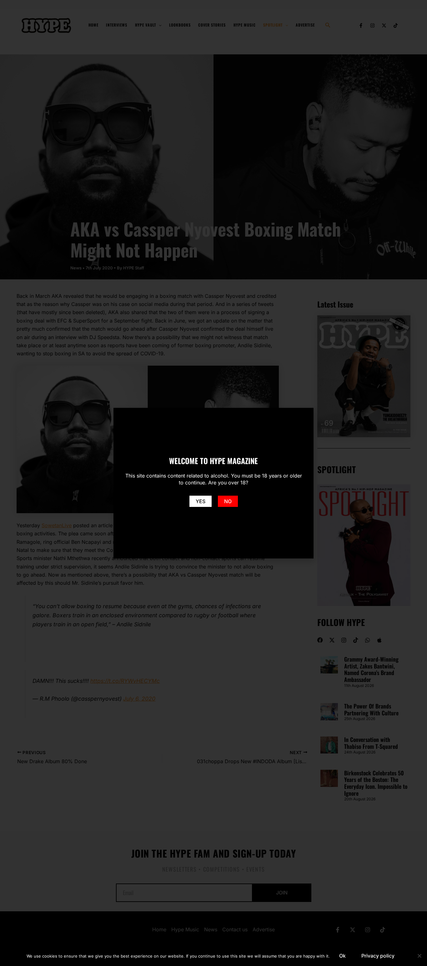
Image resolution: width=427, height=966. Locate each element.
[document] (213, 483)
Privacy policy (377, 956)
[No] (419, 956)
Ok (342, 956)
